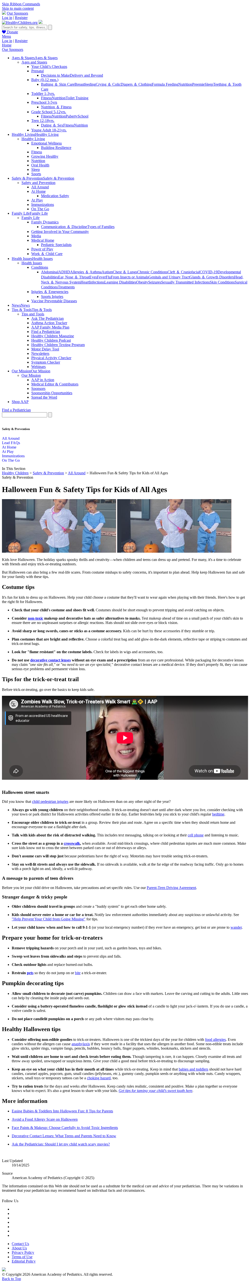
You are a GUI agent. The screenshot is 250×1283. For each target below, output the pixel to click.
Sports (36, 174)
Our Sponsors (17, 13)
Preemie (198, 84)
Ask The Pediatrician (47, 318)
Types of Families (101, 227)
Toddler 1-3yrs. (43, 94)
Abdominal (49, 272)
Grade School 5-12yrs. (48, 112)
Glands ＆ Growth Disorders (211, 277)
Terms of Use (22, 1257)
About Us (19, 1248)
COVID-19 (209, 272)
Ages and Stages (34, 62)
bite (78, 973)
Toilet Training (77, 98)
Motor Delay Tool (45, 349)
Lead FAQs (11, 443)
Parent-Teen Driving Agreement (171, 888)
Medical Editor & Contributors (54, 384)
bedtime (218, 814)
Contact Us (20, 1244)
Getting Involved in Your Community (60, 231)
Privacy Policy (23, 1252)
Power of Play (42, 249)
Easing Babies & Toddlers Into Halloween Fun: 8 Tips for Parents (62, 1111)
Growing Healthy (44, 156)
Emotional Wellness (46, 143)
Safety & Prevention (48, 473)
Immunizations (42, 204)
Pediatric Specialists (56, 245)
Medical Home (42, 240)
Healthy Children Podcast (51, 340)
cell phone (196, 835)
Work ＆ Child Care (46, 254)
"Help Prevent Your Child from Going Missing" (48, 919)
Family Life (30, 218)
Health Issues (31, 263)
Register (21, 18)
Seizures (154, 282)
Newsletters (40, 353)
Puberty (72, 116)
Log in (7, 18)
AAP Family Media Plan (50, 327)
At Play (37, 200)
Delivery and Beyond (86, 75)
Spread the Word (44, 397)
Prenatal (37, 71)
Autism (107, 272)
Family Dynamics (45, 222)
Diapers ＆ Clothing (136, 84)
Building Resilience (56, 148)
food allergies (215, 1039)
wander (236, 927)
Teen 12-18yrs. (42, 121)
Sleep (209, 84)
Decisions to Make (55, 75)
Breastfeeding (85, 84)
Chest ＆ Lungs (125, 272)
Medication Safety (55, 196)
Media (36, 236)
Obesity (142, 282)
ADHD (64, 272)
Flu (108, 277)
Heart (85, 282)
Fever (101, 277)
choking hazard (99, 1078)
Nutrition (185, 84)
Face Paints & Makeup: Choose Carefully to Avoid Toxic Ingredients (65, 1128)
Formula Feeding (165, 84)
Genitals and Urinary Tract (168, 277)
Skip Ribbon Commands (21, 4)
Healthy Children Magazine (52, 336)
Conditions (39, 267)
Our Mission (31, 375)
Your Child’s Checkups (49, 66)
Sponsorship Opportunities (51, 393)
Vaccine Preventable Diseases (54, 301)
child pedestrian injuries (50, 801)
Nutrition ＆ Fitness (56, 107)
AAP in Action (42, 380)
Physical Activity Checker (51, 358)
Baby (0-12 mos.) (44, 80)
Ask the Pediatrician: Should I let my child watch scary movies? (61, 1144)
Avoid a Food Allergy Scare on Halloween (45, 1119)
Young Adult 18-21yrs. (49, 130)
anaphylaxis (81, 1044)
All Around (40, 187)
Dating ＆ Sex (52, 125)
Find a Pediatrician (45, 332)
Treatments (66, 287)
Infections (96, 282)
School (83, 116)
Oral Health (40, 165)
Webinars (38, 367)
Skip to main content (18, 8)
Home (6, 45)
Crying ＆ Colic (108, 84)
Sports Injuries (52, 296)
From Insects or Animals (129, 277)
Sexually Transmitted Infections (185, 282)
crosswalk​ (72, 843)
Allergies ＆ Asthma (86, 272)
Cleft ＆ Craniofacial (183, 272)
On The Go (40, 209)
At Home (38, 191)
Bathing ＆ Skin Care (57, 84)
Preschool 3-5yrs (44, 102)
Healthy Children (15, 473)
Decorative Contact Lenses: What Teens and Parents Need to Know (64, 1136)
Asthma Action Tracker (49, 323)
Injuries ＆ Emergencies (49, 292)
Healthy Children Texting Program (58, 345)
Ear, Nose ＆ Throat (73, 277)
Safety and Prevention (38, 183)
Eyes (93, 277)
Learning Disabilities (120, 282)
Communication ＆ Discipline (64, 227)
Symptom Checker (45, 362)
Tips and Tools (32, 314)
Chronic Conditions (152, 272)
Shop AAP (20, 402)
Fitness (46, 98)
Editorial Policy (24, 1261)
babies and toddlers (193, 1069)
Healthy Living (33, 139)
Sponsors (38, 388)
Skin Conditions (222, 282)
